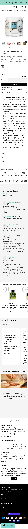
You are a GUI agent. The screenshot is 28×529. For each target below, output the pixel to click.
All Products (10, 10)
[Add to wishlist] (23, 17)
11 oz (2, 67)
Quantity (3, 80)
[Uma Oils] (14, 7)
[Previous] (12, 414)
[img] (11, 202)
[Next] (16, 414)
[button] (25, 7)
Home (2, 10)
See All (14, 479)
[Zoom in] (23, 37)
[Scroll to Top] (25, 521)
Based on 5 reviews (8, 195)
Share (25, 76)
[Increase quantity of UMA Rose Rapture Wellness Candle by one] (25, 80)
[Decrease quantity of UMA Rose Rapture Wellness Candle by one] (9, 80)
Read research (7, 353)
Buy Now (10, 311)
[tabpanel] (10, 346)
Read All (5, 324)
